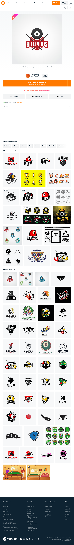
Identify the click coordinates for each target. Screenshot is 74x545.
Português (67, 511)
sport (23, 146)
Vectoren (9, 3)
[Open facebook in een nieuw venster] (21, 539)
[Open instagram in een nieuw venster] (24, 539)
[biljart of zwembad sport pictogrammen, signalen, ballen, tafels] (58, 436)
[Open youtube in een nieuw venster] (38, 539)
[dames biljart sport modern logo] (46, 455)
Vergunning (30, 506)
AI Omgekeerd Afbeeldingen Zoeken (9, 522)
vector (16, 146)
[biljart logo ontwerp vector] (12, 235)
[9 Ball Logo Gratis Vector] (33, 178)
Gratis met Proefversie (37, 83)
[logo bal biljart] (46, 161)
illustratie (52, 146)
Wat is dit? (19, 102)
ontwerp (7, 146)
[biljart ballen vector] (61, 256)
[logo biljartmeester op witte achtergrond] (63, 161)
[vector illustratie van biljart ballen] (63, 330)
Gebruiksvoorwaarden (55, 539)
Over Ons (48, 511)
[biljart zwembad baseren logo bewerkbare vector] (28, 313)
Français (66, 517)
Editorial (35, 3)
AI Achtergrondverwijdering (10, 527)
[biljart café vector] (12, 215)
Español (66, 509)
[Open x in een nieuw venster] (35, 539)
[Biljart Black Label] (63, 197)
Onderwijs (6, 517)
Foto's (18, 3)
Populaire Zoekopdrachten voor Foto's (32, 523)
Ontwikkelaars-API (8, 519)
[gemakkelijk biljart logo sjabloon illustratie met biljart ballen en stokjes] (63, 295)
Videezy (5, 511)
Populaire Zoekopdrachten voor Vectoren (32, 517)
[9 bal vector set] (57, 235)
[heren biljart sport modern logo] (11, 161)
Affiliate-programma (30, 512)
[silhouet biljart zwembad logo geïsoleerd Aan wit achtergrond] (61, 279)
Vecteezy (5, 509)
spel (43, 146)
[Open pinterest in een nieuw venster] (30, 539)
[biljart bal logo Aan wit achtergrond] (11, 330)
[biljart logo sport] (11, 295)
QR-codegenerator (8, 530)
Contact (47, 509)
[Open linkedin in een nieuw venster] (27, 539)
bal (30, 146)
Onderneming (7, 514)
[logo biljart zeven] (32, 235)
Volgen (45, 76)
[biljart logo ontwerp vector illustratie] (46, 295)
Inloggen (64, 3)
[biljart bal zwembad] (63, 313)
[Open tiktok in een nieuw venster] (32, 539)
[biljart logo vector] (28, 161)
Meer (43, 3)
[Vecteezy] (3, 3)
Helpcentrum (49, 506)
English (66, 506)
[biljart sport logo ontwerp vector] (46, 313)
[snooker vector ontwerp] (11, 417)
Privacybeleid (66, 539)
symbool (61, 146)
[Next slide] (67, 146)
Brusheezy (6, 506)
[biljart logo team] (46, 197)
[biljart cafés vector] (63, 365)
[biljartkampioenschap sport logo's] (37, 215)
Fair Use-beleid (64, 540)
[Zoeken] (65, 8)
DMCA (29, 509)
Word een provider (48, 515)
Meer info (7, 107)
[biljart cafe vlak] (11, 382)
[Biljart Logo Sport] (59, 178)
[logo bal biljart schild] (28, 197)
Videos (26, 3)
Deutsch (66, 514)
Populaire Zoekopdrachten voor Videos (32, 528)
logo (36, 146)
